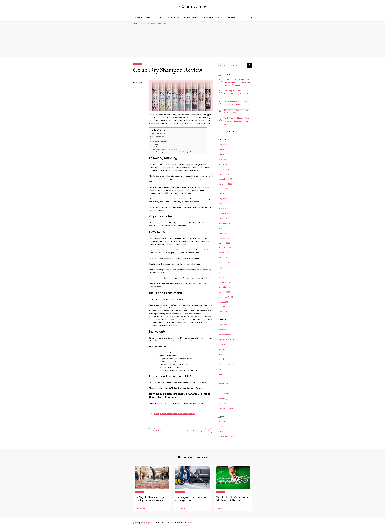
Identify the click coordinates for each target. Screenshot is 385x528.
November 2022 (225, 253)
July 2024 (222, 194)
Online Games (173, 18)
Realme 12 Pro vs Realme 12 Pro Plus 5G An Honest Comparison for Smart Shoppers (236, 82)
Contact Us (232, 18)
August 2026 (224, 144)
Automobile (223, 325)
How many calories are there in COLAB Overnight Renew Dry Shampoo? (180, 152)
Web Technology (190, 18)
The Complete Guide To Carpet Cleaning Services (190, 498)
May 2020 (222, 307)
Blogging (138, 64)
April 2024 (222, 203)
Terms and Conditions (227, 436)
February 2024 (224, 213)
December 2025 (225, 179)
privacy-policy (224, 431)
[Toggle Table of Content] (202, 130)
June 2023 (222, 233)
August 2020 (224, 302)
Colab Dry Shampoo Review (185, 413)
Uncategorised (224, 403)
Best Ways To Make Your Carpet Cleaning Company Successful (150, 498)
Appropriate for (158, 136)
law (220, 369)
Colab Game (192, 6)
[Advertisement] (192, 41)
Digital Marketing (142, 18)
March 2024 (223, 208)
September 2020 (225, 297)
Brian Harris (137, 82)
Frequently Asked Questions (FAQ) (167, 149)
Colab (157, 413)
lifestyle (221, 379)
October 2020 (224, 292)
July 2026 (222, 149)
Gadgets (159, 18)
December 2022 (225, 248)
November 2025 (225, 184)
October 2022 (224, 257)
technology (223, 398)
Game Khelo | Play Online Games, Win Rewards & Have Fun (232, 498)
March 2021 (223, 277)
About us (222, 421)
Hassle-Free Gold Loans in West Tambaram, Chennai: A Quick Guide (236, 121)
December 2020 (225, 287)
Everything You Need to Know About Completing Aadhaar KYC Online (237, 93)
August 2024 (224, 189)
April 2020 (222, 312)
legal (220, 374)
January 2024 (224, 218)
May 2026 (222, 159)
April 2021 (222, 272)
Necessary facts (161, 147)
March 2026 (223, 169)
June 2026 (222, 154)
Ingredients (156, 144)
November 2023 (225, 228)
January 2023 (224, 243)
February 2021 (224, 282)
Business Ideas (207, 18)
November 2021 (225, 262)
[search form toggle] (251, 18)
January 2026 (224, 174)
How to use (156, 139)
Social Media (223, 393)
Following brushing (159, 133)
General (221, 354)
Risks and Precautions (160, 142)
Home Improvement (226, 364)
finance (221, 344)
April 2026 (222, 164)
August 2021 (224, 267)
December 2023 (225, 223)
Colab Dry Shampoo (167, 413)
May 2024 (222, 198)
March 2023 (223, 238)
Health (220, 18)
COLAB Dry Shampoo (176, 388)
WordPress (151, 524)
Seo (220, 388)
